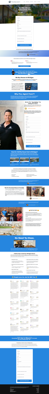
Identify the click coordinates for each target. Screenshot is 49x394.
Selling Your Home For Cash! (36, 106)
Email (18, 25)
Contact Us (38, 5)
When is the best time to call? (20, 41)
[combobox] (17, 24)
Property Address (19, 28)
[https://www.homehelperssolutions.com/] (14, 2)
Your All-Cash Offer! (36, 162)
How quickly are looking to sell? (20, 38)
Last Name (18, 20)
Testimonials (35, 1)
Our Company (38, 1)
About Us (35, 5)
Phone (27, 121)
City (26, 129)
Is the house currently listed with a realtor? (22, 371)
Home (24, 1)
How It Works (31, 1)
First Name (27, 116)
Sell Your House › (27, 1)
